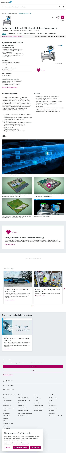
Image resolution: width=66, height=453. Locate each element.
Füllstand (5, 403)
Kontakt (50, 400)
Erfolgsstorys (51, 410)
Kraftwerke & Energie (23, 410)
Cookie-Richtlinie (24, 444)
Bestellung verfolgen (38, 408)
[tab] (4, 33)
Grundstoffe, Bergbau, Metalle (25, 413)
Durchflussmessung (12, 13)
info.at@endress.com (10, 389)
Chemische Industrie (22, 408)
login (58, 18)
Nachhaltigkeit (52, 413)
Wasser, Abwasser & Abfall (24, 400)
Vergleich (62, 20)
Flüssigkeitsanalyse (7, 405)
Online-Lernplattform (38, 405)
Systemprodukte (6, 413)
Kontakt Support (37, 397)
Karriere (50, 403)
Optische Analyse (7, 415)
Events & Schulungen (53, 408)
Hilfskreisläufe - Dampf (23, 415)
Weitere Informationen (10, 244)
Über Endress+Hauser (53, 397)
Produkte (4, 13)
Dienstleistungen (6, 428)
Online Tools (6, 426)
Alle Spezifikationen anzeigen (9, 87)
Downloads (36, 400)
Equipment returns (38, 410)
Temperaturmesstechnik (8, 408)
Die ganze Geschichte (10, 300)
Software (5, 420)
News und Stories (52, 405)
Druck (4, 410)
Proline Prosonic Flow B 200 (25, 13)
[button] (33, 366)
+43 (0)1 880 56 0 (10, 385)
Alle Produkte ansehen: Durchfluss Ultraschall (12, 36)
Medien (5, 336)
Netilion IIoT (5, 418)
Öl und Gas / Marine (22, 403)
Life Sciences (21, 405)
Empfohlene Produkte (8, 423)
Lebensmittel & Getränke (23, 397)
